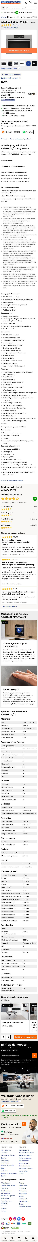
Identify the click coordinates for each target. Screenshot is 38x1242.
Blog (2, 1168)
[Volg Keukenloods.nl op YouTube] (23, 1219)
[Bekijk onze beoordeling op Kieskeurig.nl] (19, 1138)
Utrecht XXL (23, 1199)
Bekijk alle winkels (25, 1207)
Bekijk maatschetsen (9, 68)
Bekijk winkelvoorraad (9, 78)
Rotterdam (23, 1193)
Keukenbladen (24, 1161)
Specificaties (27, 139)
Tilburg (21, 1196)
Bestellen (4, 1153)
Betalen (3, 1158)
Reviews (13, 139)
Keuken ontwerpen (25, 1158)
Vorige (4, 17)
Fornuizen (4, 1188)
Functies (20, 139)
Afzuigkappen (5, 1183)
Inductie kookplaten (8, 1196)
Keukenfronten (24, 1163)
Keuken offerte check (26, 1153)
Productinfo (5, 139)
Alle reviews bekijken (10, 606)
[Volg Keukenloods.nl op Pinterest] (10, 1219)
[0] (30, 3)
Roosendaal (23, 1191)
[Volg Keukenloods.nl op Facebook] (19, 1219)
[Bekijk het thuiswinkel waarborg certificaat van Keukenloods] (5, 1227)
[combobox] (19, 8)
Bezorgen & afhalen (8, 1155)
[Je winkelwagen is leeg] (30, 2)
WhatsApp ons (10, 1111)
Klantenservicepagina (9, 1101)
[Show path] (18, 17)
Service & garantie (7, 1165)
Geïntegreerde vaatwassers (6, 1192)
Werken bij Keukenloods (9, 1173)
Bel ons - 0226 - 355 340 (14, 1106)
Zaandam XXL (23, 1201)
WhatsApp (29, 132)
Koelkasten (5, 1198)
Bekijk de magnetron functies (13, 480)
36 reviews (16, 25)
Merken (3, 1211)
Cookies (27, 1231)
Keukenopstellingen (25, 1168)
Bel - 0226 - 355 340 (12, 132)
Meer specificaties (8, 100)
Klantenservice (6, 1150)
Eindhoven (22, 1188)
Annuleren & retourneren (5, 1162)
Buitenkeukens (24, 1150)
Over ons (4, 1171)
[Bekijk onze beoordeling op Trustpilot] (19, 1131)
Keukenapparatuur (8, 1180)
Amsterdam (23, 1186)
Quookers (4, 1206)
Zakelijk (3, 1176)
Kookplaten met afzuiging (6, 1202)
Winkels (22, 1180)
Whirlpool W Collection (12, 1022)
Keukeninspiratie (24, 1166)
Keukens (22, 1147)
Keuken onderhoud (25, 1155)
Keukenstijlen (23, 1171)
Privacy (20, 1231)
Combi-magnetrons (8, 1186)
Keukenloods (6, 1147)
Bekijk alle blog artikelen (25, 1037)
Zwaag (21, 1204)
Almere (21, 1183)
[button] (28, 63)
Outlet (21, 1174)
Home (10, 17)
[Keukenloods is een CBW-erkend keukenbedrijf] (14, 1227)
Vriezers (4, 1208)
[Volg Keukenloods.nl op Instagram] (14, 1219)
